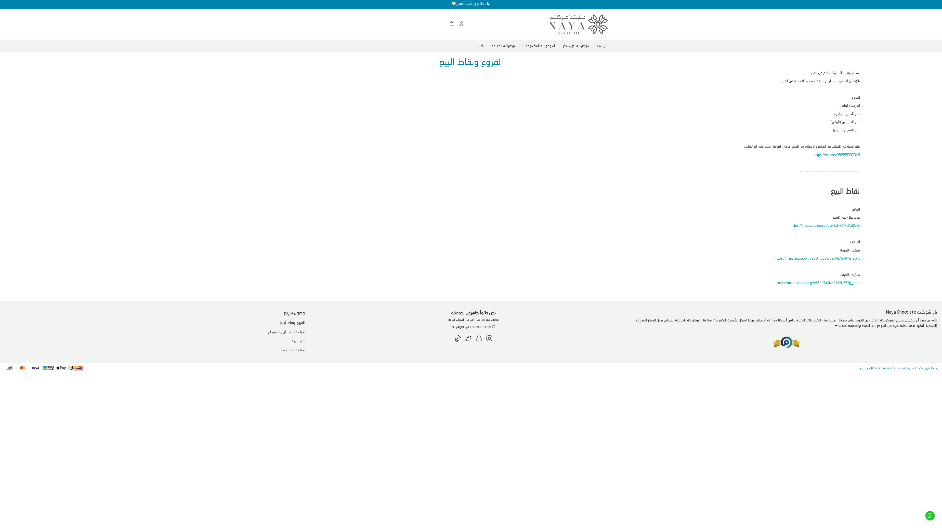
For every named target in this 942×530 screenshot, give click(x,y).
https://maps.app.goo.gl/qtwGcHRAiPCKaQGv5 (825, 225)
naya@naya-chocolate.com (471, 327)
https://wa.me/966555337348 (837, 155)
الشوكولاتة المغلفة (505, 46)
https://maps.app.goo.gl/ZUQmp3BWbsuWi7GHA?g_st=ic (817, 258)
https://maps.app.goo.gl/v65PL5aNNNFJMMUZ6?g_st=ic (818, 283)
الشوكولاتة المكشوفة (541, 46)
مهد (861, 368)
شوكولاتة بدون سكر (576, 46)
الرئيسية (602, 46)
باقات (480, 46)
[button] (462, 24)
